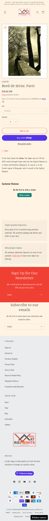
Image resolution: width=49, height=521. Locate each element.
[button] (5, 12)
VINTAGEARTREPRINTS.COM (20, 509)
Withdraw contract (39, 517)
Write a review (24, 195)
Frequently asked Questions (14, 386)
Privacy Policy (10, 364)
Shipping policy (18, 516)
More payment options (24, 144)
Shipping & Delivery (12, 381)
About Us (8, 347)
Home (7, 402)
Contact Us (8, 353)
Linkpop (7, 424)
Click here (16, 255)
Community (9, 419)
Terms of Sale (9, 370)
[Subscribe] (41, 295)
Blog (6, 413)
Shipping (4, 95)
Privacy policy (39, 513)
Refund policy (16, 513)
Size (3, 106)
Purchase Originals (11, 358)
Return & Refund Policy (13, 375)
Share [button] (6, 150)
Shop (6, 407)
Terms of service (27, 513)
